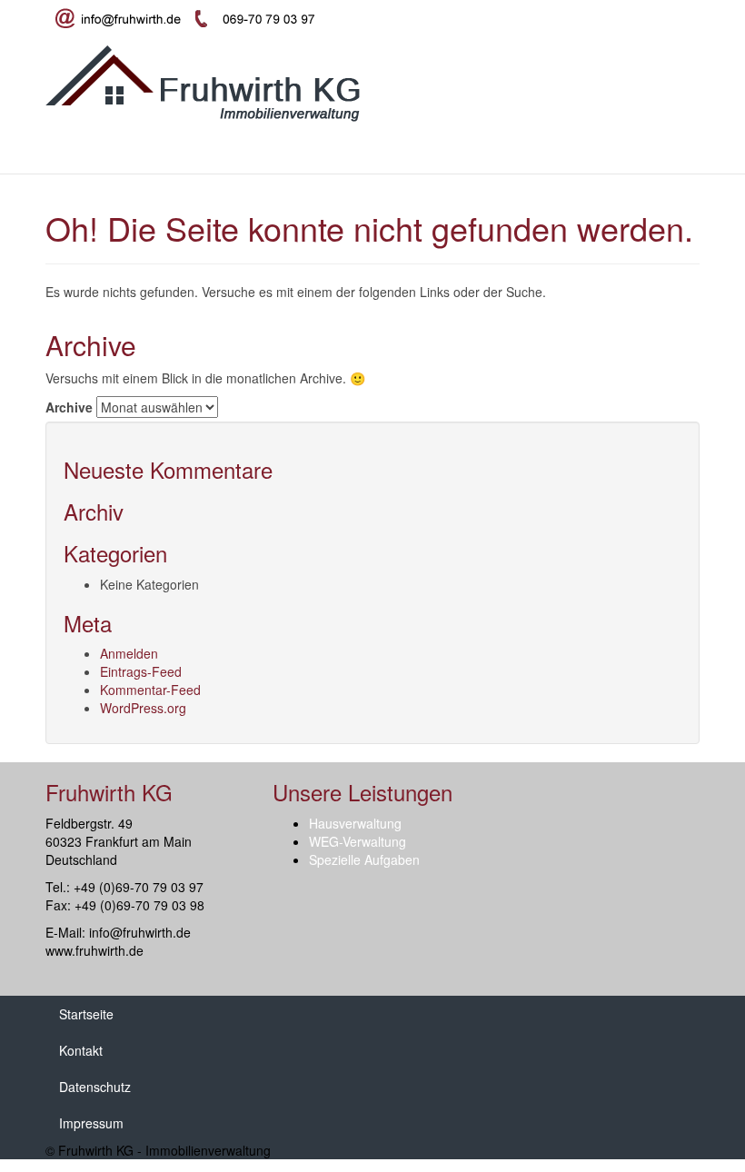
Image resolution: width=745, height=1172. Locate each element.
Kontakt (500, 151)
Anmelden (129, 653)
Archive (69, 407)
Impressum (91, 1123)
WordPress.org (143, 708)
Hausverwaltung (141, 151)
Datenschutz (95, 1087)
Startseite (41, 151)
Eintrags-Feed (141, 671)
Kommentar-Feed (150, 689)
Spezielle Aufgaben (395, 151)
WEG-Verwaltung (264, 151)
